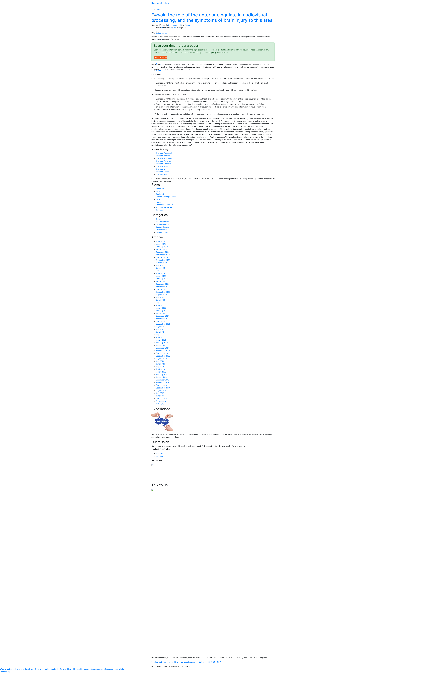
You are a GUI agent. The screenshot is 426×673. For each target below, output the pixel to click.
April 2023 (160, 273)
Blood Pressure (162, 224)
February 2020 (162, 374)
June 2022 (160, 300)
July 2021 (160, 329)
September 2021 (163, 324)
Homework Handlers (160, 3)
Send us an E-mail (159, 662)
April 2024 (160, 241)
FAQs (158, 199)
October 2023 (162, 257)
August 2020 (161, 358)
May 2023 (160, 271)
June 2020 (160, 364)
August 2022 (161, 295)
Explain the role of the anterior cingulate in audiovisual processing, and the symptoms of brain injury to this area (212, 17)
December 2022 (163, 284)
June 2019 (160, 396)
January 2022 (162, 313)
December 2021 (162, 316)
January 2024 (162, 249)
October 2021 (161, 321)
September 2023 (163, 260)
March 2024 (161, 244)
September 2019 (163, 388)
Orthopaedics (161, 230)
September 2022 (163, 292)
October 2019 (161, 385)
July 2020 (160, 361)
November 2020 (163, 350)
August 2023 (161, 263)
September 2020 (163, 356)
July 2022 (160, 297)
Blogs (158, 191)
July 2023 (160, 265)
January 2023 (162, 281)
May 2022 (160, 303)
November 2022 (163, 287)
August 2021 (161, 326)
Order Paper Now (161, 57)
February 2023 (162, 279)
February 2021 (162, 342)
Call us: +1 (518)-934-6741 (210, 662)
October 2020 (162, 353)
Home (158, 202)
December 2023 (163, 252)
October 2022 (162, 289)
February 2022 (162, 310)
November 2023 (163, 255)
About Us (160, 189)
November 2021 (162, 318)
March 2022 (161, 308)
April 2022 (160, 305)
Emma (187, 25)
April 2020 (160, 369)
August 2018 (161, 401)
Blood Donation (162, 222)
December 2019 (162, 380)
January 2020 (162, 377)
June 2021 (160, 332)
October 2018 (161, 398)
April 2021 (160, 337)
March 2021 (161, 340)
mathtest (159, 453)
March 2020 (161, 372)
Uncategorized (174, 25)
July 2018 (160, 404)
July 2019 (160, 393)
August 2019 (161, 390)
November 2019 (162, 382)
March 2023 (161, 276)
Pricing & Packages (164, 207)
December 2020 (163, 348)
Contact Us (160, 194)
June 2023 (160, 268)
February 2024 (162, 247)
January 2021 (161, 345)
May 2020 (160, 366)
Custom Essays (162, 227)
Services (159, 210)
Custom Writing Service (166, 197)
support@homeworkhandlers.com (182, 662)
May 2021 (160, 334)
